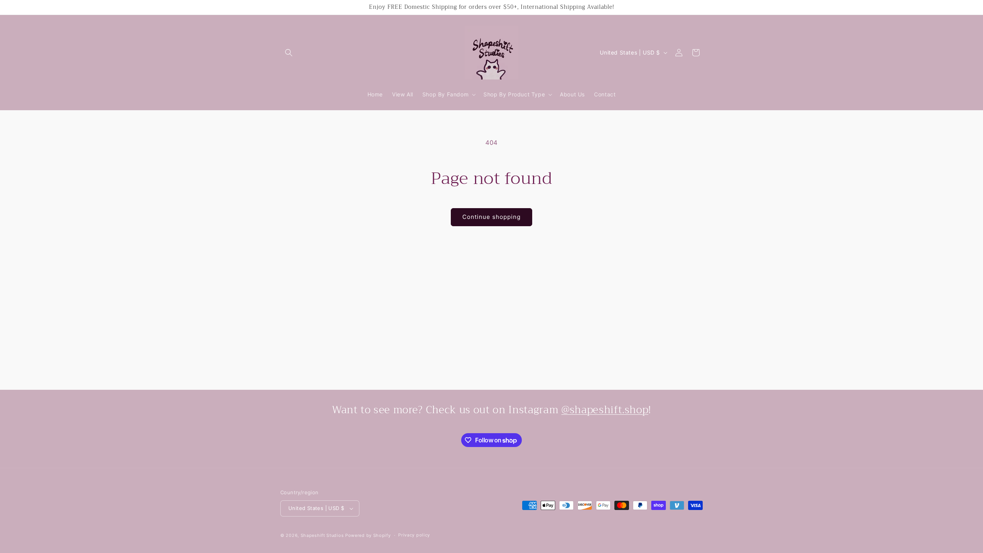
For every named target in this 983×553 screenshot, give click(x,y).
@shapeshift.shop (605, 410)
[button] (288, 52)
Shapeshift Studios (322, 535)
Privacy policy (414, 535)
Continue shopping (491, 216)
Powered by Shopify (368, 535)
